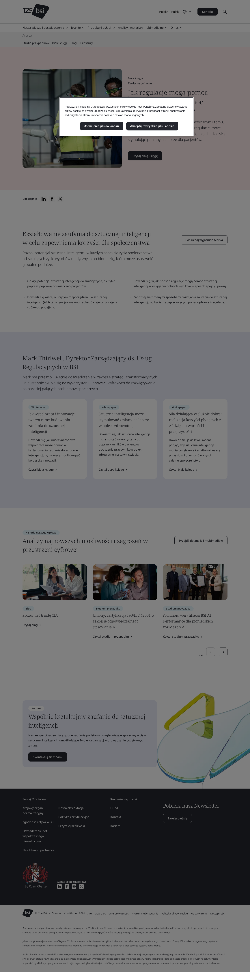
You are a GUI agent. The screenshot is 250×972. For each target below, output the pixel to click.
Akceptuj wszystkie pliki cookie (152, 126)
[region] (126, 116)
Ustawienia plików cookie (102, 126)
